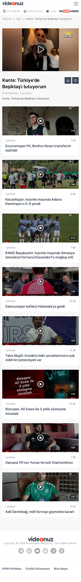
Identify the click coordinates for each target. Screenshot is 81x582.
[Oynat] (40, 50)
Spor (19, 18)
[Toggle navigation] (76, 4)
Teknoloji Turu (35, 11)
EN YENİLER (13, 11)
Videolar (7, 18)
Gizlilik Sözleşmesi (38, 568)
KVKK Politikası (12, 568)
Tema (53, 11)
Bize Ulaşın (61, 568)
